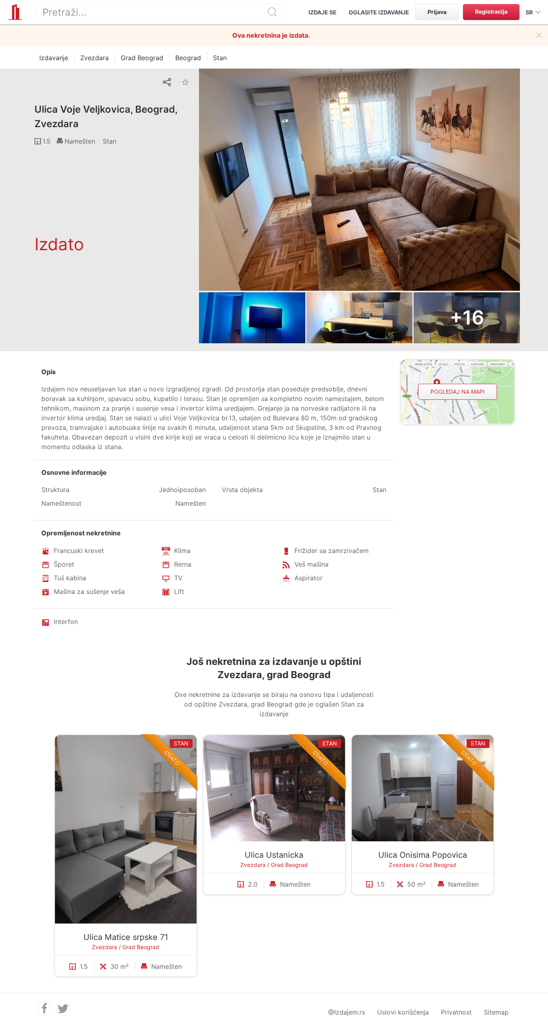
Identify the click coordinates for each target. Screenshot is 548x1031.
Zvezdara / (107, 947)
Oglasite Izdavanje (379, 12)
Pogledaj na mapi (457, 391)
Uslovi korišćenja (403, 1012)
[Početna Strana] (15, 12)
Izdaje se (323, 12)
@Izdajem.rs (346, 1012)
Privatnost (456, 1012)
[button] (539, 35)
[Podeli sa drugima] (167, 82)
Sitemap (496, 1012)
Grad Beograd (140, 947)
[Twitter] (63, 1008)
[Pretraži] (272, 12)
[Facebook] (44, 1008)
